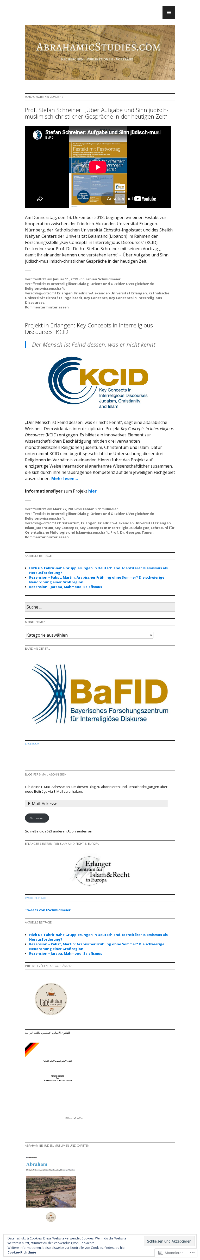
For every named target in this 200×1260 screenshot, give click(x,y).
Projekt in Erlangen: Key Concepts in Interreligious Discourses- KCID (89, 328)
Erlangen (65, 293)
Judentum (44, 527)
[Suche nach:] (100, 607)
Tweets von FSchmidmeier (48, 910)
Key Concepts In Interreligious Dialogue (114, 527)
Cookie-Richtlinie (22, 1252)
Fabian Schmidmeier (103, 279)
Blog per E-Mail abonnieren (45, 774)
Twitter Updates (36, 898)
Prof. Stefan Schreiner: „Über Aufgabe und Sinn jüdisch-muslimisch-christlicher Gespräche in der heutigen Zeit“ (96, 113)
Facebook (32, 744)
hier (92, 491)
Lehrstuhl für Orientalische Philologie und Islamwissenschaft (99, 530)
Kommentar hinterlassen (47, 307)
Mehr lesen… (64, 478)
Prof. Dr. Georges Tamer (131, 532)
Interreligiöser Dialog (70, 283)
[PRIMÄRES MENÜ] (168, 12)
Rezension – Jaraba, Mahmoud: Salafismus (65, 586)
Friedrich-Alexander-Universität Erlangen (110, 293)
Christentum (68, 523)
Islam (29, 527)
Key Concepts (96, 297)
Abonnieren (37, 818)
